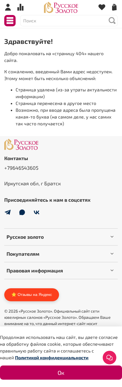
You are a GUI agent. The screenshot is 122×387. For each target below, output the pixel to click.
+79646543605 (21, 168)
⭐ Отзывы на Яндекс (31, 294)
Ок (61, 372)
